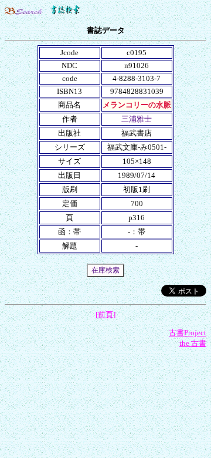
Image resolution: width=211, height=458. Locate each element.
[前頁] (105, 314)
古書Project (187, 332)
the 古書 (192, 343)
